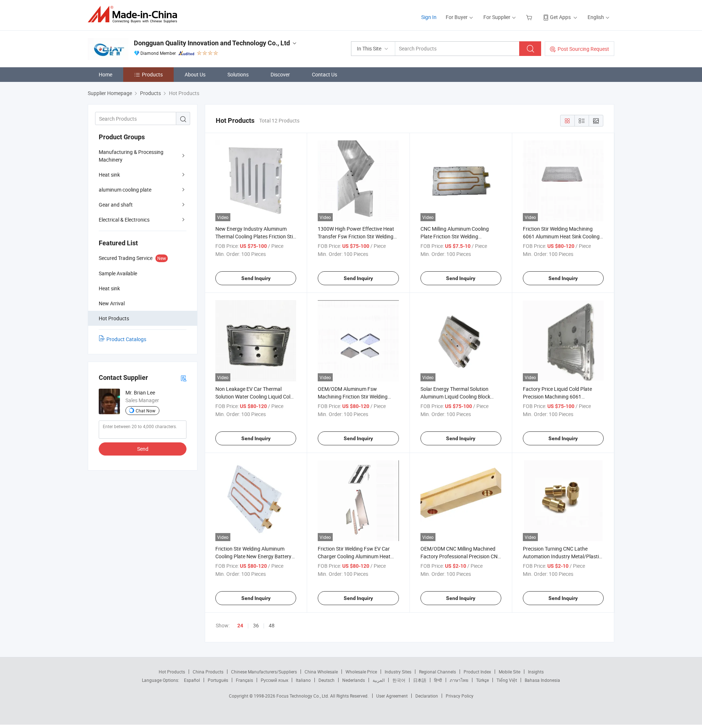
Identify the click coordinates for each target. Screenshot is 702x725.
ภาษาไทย (459, 680)
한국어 (398, 680)
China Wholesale (321, 672)
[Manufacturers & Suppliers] (135, 14)
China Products (208, 672)
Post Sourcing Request (583, 48)
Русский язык (274, 680)
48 (272, 625)
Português (218, 680)
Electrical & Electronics (124, 219)
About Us (195, 74)
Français (244, 680)
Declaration (426, 696)
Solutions (238, 74)
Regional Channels (437, 672)
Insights (536, 672)
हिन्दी (438, 680)
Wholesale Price (361, 672)
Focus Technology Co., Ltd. (303, 696)
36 (256, 625)
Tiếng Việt (507, 680)
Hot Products (172, 672)
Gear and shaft (116, 204)
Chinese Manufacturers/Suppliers (264, 672)
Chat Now (145, 411)
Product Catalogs (126, 339)
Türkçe (482, 680)
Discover (280, 74)
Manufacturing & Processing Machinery (131, 155)
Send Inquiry (256, 278)
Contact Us (324, 74)
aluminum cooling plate (125, 189)
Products (152, 74)
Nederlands (353, 680)
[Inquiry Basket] (530, 17)
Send (142, 448)
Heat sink (109, 174)
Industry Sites (398, 672)
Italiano (303, 680)
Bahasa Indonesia (542, 680)
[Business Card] (183, 378)
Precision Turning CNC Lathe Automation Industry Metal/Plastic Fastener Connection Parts (562, 556)
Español (192, 680)
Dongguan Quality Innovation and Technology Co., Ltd (212, 43)
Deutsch (326, 680)
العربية (379, 680)
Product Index (477, 672)
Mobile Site (509, 672)
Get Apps (560, 17)
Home (105, 74)
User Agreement (392, 696)
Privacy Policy (459, 696)
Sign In (429, 17)
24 (240, 625)
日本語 (419, 680)
